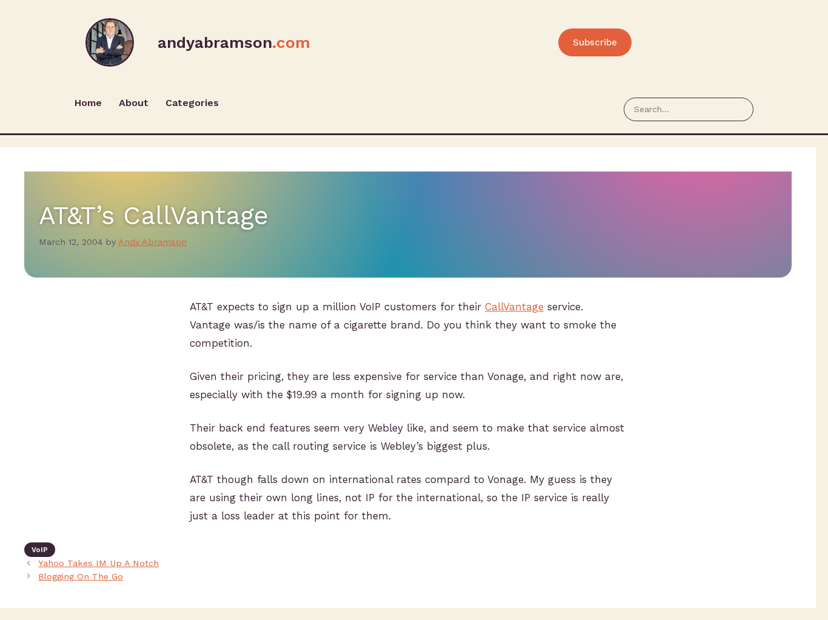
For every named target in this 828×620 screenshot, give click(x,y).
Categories (192, 102)
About (134, 102)
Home (88, 102)
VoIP (40, 549)
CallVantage (514, 307)
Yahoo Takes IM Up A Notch (98, 563)
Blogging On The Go (80, 577)
